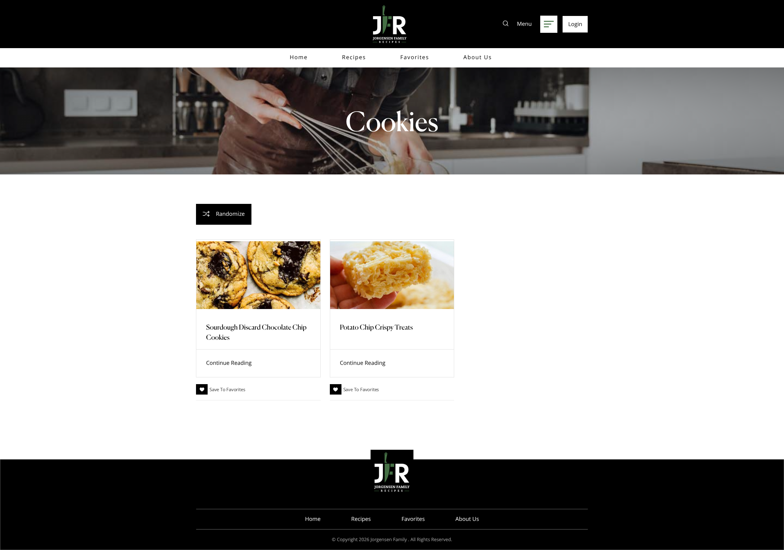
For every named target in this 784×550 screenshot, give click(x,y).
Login (575, 24)
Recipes (361, 519)
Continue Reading (229, 363)
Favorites (413, 519)
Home (313, 519)
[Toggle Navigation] (548, 24)
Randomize (229, 213)
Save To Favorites (227, 389)
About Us (467, 519)
